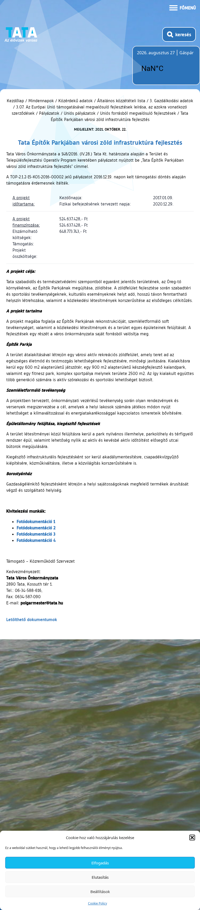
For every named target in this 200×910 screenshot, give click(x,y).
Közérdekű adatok (75, 100)
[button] (192, 837)
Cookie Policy (97, 903)
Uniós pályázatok (80, 113)
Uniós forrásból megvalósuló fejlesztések (138, 113)
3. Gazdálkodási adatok (171, 100)
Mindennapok (41, 100)
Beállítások (100, 891)
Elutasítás (100, 877)
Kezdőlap (16, 100)
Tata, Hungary (166, 68)
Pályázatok (49, 113)
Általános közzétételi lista (121, 100)
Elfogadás (100, 862)
